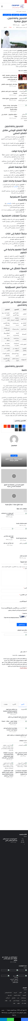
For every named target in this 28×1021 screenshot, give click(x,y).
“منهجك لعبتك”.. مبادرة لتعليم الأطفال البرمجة (14, 460)
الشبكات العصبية (17, 995)
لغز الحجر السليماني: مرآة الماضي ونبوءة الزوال (21, 754)
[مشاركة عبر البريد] (20, 429)
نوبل (10, 1000)
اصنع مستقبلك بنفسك (21, 523)
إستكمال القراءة (23, 668)
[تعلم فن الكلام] (21, 548)
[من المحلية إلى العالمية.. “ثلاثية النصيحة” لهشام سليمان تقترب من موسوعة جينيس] (22, 77)
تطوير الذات (18, 11)
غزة (18, 997)
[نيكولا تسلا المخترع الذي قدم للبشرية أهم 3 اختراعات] (22, 730)
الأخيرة (14, 704)
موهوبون (23, 24)
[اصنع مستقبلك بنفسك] (21, 517)
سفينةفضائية (23, 997)
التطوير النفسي (7, 14)
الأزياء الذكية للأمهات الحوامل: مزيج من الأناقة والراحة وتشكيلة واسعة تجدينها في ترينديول (7, 773)
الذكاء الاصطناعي (8, 992)
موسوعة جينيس (16, 1000)
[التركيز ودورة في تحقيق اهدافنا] (22, 100)
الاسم (25, 588)
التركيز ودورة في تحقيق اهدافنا (9, 98)
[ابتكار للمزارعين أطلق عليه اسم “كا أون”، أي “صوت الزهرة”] (5, 979)
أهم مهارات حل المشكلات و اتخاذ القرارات (7, 514)
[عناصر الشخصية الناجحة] (21, 532)
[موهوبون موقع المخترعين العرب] (18, 6)
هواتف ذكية (24, 1003)
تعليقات (5, 704)
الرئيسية (24, 11)
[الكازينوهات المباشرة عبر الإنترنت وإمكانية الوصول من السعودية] (21, 765)
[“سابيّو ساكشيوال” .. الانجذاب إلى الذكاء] (22, 117)
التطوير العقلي (15, 14)
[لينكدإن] (16, 426)
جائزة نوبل (10, 995)
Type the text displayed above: (11, 617)
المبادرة (16, 186)
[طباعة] (16, 429)
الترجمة (15, 992)
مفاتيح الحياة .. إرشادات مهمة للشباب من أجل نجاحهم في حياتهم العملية (10, 108)
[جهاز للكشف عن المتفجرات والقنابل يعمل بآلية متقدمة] (14, 971)
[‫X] (20, 426)
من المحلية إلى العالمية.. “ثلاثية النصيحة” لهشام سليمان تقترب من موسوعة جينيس (9, 77)
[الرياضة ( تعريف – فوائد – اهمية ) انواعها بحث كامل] (22, 723)
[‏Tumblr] (12, 426)
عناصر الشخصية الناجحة (21, 538)
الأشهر (22, 704)
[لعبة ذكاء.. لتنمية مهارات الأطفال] (22, 86)
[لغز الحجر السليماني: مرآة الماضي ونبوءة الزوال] (21, 747)
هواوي (18, 1003)
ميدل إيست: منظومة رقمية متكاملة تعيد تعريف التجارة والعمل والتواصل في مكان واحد (7, 755)
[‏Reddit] (5, 426)
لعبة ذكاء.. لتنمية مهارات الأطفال (9, 84)
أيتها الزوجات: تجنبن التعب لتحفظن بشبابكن (9, 92)
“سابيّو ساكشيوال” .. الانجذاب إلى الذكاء (9, 115)
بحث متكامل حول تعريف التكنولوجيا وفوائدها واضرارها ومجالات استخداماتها (10, 711)
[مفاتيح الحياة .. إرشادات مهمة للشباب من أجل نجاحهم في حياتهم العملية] (22, 107)
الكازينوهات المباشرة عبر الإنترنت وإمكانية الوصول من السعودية (21, 772)
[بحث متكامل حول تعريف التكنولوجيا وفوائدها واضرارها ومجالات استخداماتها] (22, 711)
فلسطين (13, 997)
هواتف (6, 1000)
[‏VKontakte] (23, 429)
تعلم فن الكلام (23, 556)
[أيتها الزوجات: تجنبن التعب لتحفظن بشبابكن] (22, 93)
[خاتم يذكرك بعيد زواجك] (14, 979)
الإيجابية (9, 203)
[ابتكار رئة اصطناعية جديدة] (23, 971)
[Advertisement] (14, 685)
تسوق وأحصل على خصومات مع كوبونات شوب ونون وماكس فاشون (9, 958)
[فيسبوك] (23, 426)
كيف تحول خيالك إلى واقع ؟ (8, 537)
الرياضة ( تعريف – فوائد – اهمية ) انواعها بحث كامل (9, 722)
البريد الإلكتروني (23, 594)
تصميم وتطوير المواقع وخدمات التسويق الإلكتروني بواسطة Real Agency (14, 1012)
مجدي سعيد (23, 1000)
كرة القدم (8, 997)
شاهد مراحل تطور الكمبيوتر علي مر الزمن (17, 717)
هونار (14, 1003)
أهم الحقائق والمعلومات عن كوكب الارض (17, 735)
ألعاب (25, 992)
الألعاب (20, 992)
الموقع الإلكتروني (23, 601)
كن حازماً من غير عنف (8, 543)
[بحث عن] (26, 7)
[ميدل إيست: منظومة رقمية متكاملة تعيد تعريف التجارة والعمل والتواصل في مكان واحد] (7, 747)
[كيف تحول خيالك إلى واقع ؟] (7, 531)
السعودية (24, 995)
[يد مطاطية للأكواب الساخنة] (5, 971)
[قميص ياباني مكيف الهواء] (23, 978)
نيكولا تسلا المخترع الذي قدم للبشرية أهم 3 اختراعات (10, 729)
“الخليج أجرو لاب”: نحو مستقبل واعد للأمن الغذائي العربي (10, 840)
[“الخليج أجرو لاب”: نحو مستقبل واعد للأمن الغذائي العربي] (22, 896)
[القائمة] (2, 7)
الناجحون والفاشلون (20, 420)
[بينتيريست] (8, 426)
